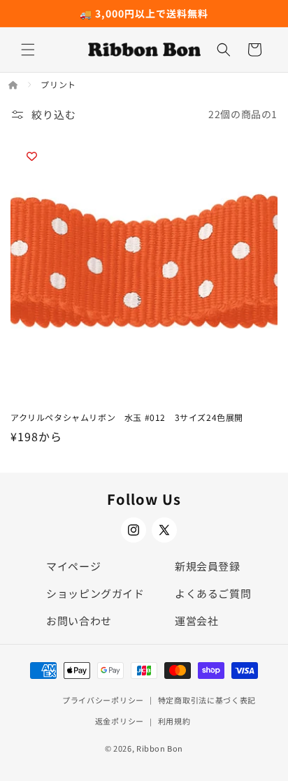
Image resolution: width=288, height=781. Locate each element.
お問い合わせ (79, 620)
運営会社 (196, 620)
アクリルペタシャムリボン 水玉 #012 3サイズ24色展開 (126, 417)
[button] (28, 49)
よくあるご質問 (213, 593)
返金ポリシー (119, 720)
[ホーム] (14, 84)
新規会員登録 (207, 566)
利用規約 (174, 720)
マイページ (73, 566)
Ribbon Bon (159, 748)
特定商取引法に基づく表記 (207, 699)
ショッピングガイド (95, 593)
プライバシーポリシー (103, 699)
